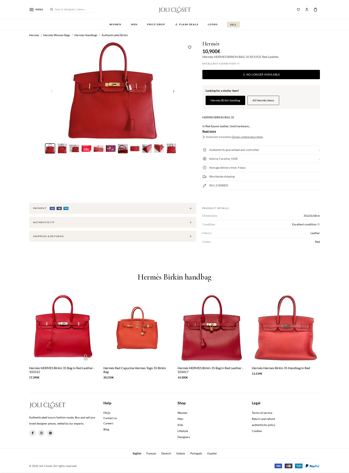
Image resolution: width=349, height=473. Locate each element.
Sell (233, 24)
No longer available (263, 74)
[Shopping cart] (315, 9)
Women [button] (115, 24)
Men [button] (134, 24)
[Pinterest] (50, 433)
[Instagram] (41, 433)
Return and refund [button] (263, 418)
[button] (173, 91)
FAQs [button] (106, 412)
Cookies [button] (257, 431)
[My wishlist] (298, 9)
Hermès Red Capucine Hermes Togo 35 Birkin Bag (134, 370)
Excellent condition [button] (219, 63)
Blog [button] (106, 429)
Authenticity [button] (44, 222)
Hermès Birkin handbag (225, 100)
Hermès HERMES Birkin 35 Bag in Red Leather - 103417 (210, 370)
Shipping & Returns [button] (48, 236)
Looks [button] (213, 24)
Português (196, 453)
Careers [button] (108, 423)
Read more (209, 131)
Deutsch (166, 453)
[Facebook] (32, 433)
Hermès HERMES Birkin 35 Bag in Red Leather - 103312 (62, 370)
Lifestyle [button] (183, 431)
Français (151, 453)
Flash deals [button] (188, 24)
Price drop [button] (156, 24)
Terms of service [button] (262, 412)
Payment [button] (40, 208)
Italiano (180, 453)
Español (212, 453)
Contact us (110, 418)
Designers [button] (184, 437)
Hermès (210, 43)
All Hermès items (263, 100)
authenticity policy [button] (263, 425)
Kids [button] (180, 425)
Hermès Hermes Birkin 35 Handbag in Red (281, 368)
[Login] (307, 9)
